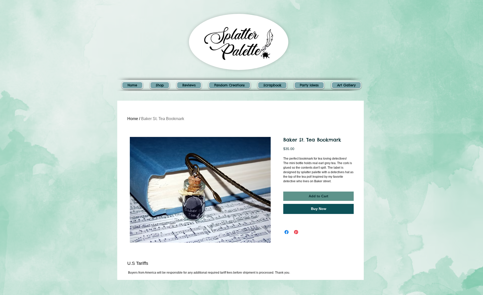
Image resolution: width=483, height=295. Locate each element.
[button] (160, 85)
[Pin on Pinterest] (296, 232)
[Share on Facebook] (287, 232)
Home (132, 119)
